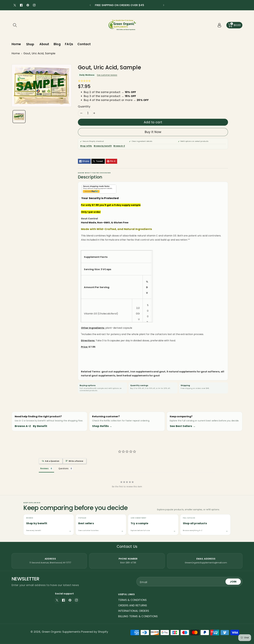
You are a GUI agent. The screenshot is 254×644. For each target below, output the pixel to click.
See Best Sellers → (182, 426)
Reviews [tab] (44, 468)
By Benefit (40, 426)
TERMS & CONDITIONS (132, 600)
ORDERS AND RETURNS (132, 605)
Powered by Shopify (94, 632)
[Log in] (219, 25)
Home (16, 53)
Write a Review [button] (76, 461)
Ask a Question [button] (52, 461)
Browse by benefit (103, 146)
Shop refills (86, 146)
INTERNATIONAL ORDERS (133, 611)
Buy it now (153, 132)
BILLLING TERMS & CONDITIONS (138, 616)
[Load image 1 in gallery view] (19, 116)
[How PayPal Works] (99, 188)
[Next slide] (163, 5)
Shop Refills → (102, 426)
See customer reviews (107, 75)
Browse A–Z (119, 146)
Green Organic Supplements (61, 632)
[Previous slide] (90, 5)
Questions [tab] (64, 468)
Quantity (84, 106)
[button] (15, 25)
